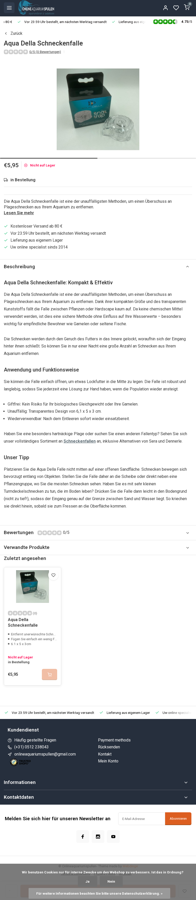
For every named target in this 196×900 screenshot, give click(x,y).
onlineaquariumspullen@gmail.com (45, 754)
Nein (111, 881)
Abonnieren (178, 818)
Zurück (16, 33)
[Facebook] (82, 836)
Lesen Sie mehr (19, 212)
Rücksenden (109, 747)
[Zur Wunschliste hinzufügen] (53, 575)
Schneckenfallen (80, 441)
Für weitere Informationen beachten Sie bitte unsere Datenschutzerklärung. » (99, 893)
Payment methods (114, 740)
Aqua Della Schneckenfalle (23, 622)
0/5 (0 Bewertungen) (45, 52)
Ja (87, 881)
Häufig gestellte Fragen (35, 740)
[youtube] (113, 836)
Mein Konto (108, 761)
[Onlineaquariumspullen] (36, 7)
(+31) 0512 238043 (31, 747)
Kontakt (105, 754)
